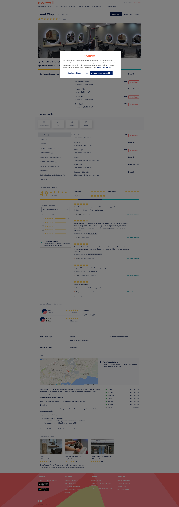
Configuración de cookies (78, 73)
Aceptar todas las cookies (101, 73)
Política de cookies (104, 67)
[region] (90, 64)
